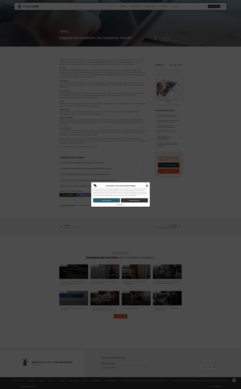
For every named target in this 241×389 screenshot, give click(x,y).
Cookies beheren (134, 200)
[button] (147, 186)
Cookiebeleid (119, 204)
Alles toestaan (106, 200)
